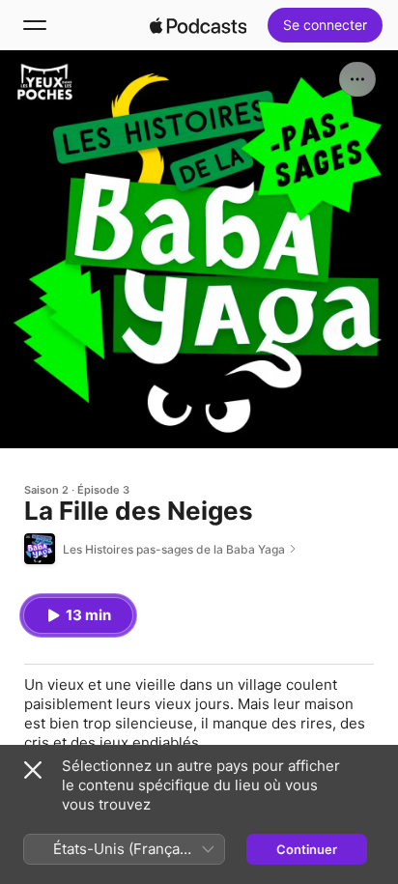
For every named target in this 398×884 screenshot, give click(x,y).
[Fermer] (33, 770)
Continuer (306, 849)
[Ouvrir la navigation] (35, 25)
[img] (198, 25)
